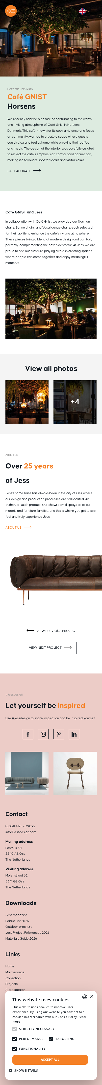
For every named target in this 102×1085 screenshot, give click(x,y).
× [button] (91, 996)
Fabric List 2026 (17, 921)
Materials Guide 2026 (21, 938)
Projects (11, 984)
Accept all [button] (50, 1060)
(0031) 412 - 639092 (20, 826)
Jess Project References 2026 (27, 932)
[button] (25, 1070)
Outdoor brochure (18, 927)
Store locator (15, 990)
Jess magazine (16, 915)
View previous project (56, 631)
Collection (13, 978)
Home (9, 966)
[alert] (51, 1035)
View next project (45, 647)
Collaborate (19, 171)
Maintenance (15, 972)
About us (13, 527)
